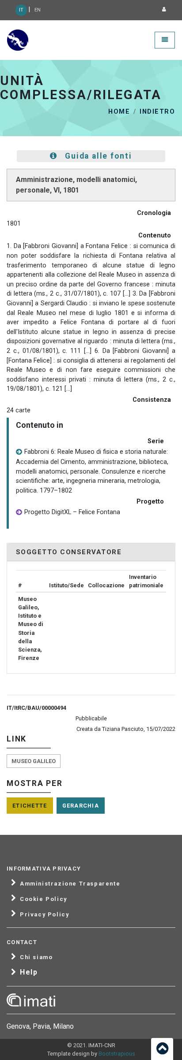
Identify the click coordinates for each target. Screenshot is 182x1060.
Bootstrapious (117, 1053)
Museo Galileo (33, 761)
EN (37, 10)
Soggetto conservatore (68, 552)
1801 (14, 223)
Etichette (29, 805)
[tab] (91, 552)
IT (21, 10)
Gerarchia (80, 805)
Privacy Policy (44, 915)
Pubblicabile (91, 718)
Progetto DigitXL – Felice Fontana (72, 512)
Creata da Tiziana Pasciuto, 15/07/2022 (125, 729)
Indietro (157, 111)
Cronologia (154, 213)
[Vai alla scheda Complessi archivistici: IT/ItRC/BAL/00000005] (19, 452)
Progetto (150, 501)
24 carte (18, 410)
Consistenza (152, 400)
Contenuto (154, 235)
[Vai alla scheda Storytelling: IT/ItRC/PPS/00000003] (19, 513)
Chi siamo (36, 957)
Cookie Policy (43, 899)
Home (119, 111)
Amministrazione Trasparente (70, 884)
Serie (156, 441)
